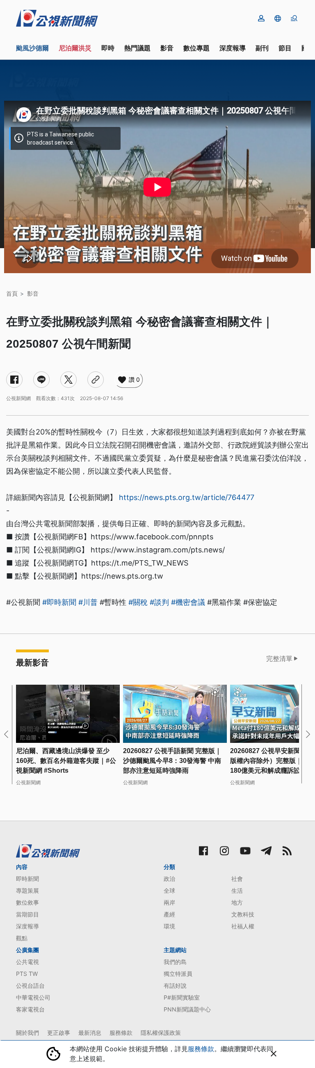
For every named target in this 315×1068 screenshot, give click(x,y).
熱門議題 (137, 48)
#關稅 (138, 602)
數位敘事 (27, 902)
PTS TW (27, 973)
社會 (237, 878)
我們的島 (175, 961)
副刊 (262, 48)
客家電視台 (30, 1009)
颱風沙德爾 (32, 48)
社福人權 (242, 926)
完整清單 (279, 658)
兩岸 (169, 902)
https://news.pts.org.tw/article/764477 (186, 497)
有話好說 (175, 985)
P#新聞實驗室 (182, 997)
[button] (278, 18)
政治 (169, 878)
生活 (237, 890)
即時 (107, 48)
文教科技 (242, 914)
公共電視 (27, 961)
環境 (169, 926)
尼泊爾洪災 (75, 48)
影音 (166, 48)
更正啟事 (58, 1032)
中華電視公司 (33, 997)
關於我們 (27, 1032)
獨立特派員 (178, 973)
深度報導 (232, 48)
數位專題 (196, 48)
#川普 (88, 602)
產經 (169, 914)
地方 (237, 902)
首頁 (12, 293)
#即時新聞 (59, 602)
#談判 (159, 602)
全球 (169, 890)
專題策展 (27, 890)
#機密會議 (188, 602)
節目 (285, 48)
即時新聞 (27, 878)
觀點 (21, 937)
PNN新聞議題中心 (187, 1009)
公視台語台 (30, 985)
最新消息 (89, 1032)
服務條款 (121, 1032)
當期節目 (27, 914)
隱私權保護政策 (161, 1032)
